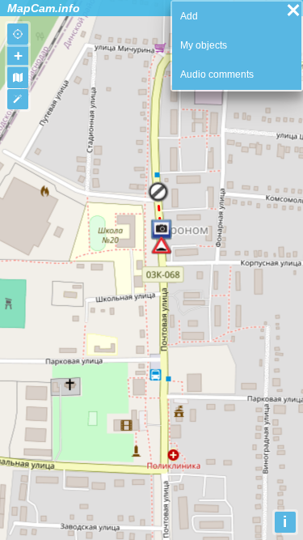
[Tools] (17, 99)
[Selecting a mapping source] (17, 77)
